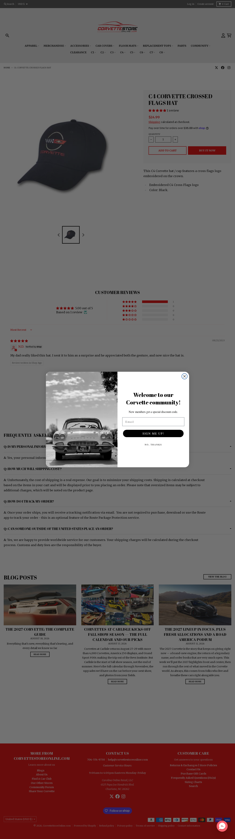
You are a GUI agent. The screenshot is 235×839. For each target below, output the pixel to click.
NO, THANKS (153, 444)
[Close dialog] (184, 376)
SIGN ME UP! (153, 433)
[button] (222, 826)
